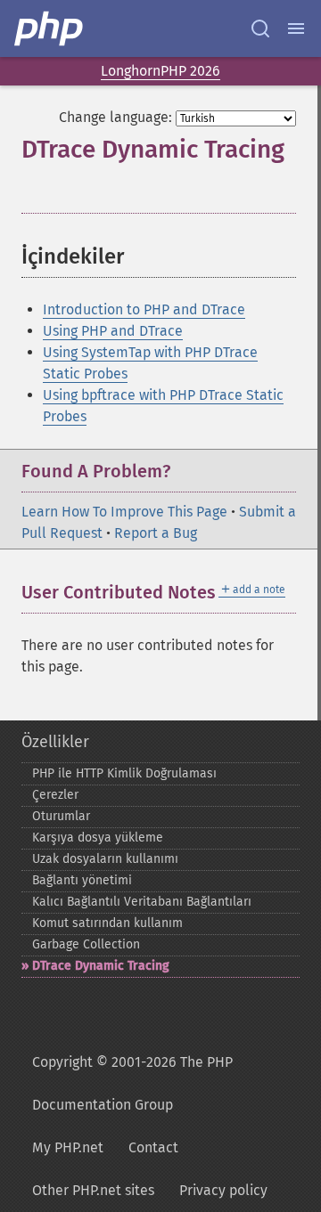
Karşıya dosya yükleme (97, 837)
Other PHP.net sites (93, 1190)
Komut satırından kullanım (107, 923)
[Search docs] (260, 28)
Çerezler (55, 794)
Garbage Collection (86, 944)
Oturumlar (61, 816)
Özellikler (55, 742)
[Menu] (296, 28)
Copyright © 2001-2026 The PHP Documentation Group (132, 1083)
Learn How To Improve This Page (124, 511)
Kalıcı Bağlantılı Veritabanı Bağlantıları (141, 901)
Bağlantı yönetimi (82, 880)
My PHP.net (67, 1147)
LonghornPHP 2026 (160, 70)
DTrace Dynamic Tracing (100, 965)
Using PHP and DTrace (113, 330)
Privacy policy (223, 1190)
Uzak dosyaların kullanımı (105, 858)
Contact (153, 1147)
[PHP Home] (50, 28)
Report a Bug (155, 533)
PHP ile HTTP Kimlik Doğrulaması (124, 773)
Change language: (115, 117)
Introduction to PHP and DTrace (144, 309)
